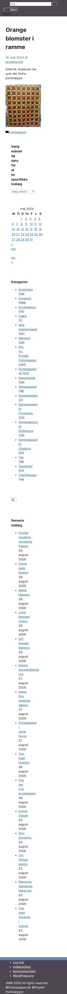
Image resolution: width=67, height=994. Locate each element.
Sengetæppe (28, 387)
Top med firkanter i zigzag (25, 917)
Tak (21, 457)
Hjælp (23, 316)
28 (18, 239)
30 (27, 239)
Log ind (18, 962)
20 (13, 234)
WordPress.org (23, 975)
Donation (25, 298)
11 (35, 224)
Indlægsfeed (22, 967)
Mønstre (24, 338)
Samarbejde (27, 378)
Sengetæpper (28, 395)
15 (22, 229)
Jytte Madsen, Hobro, (24, 616)
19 (40, 229)
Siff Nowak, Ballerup (24, 643)
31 (31, 239)
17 (31, 229)
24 (31, 234)
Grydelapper (27, 307)
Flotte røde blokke (23, 568)
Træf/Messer (27, 475)
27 (13, 239)
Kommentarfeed (24, 971)
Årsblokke (26, 289)
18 (35, 229)
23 (27, 234)
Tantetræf (26, 466)
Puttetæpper (17, 132)
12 (40, 224)
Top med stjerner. (24, 758)
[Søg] (54, 4)
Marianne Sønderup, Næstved (26, 886)
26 (40, 234)
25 (36, 234)
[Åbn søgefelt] (7, 14)
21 (17, 234)
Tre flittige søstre (23, 859)
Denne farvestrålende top (29, 669)
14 (17, 229)
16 (26, 229)
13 (13, 229)
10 (31, 224)
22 (22, 234)
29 (22, 239)
